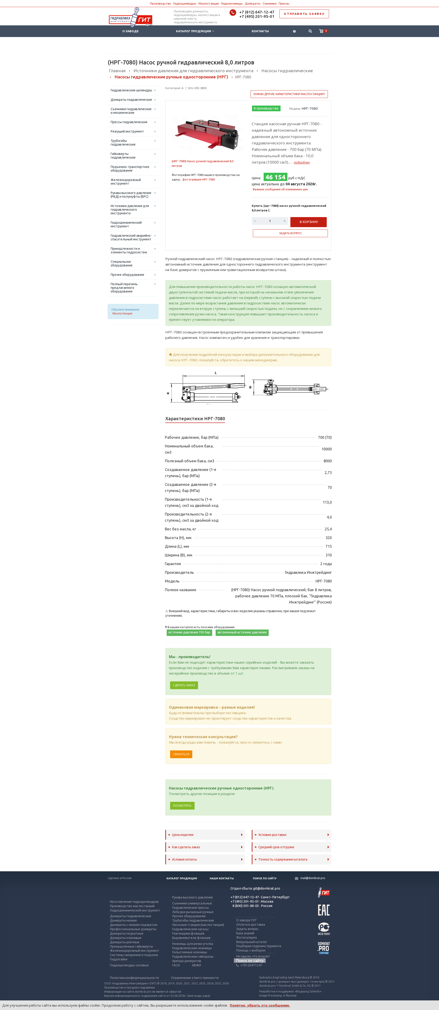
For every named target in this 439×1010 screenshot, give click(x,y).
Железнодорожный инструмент (126, 181)
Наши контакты (222, 878)
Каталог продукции (194, 31)
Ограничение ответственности (195, 978)
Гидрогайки (118, 959)
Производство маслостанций (132, 906)
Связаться (181, 754)
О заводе (130, 31)
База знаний (245, 933)
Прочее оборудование (127, 274)
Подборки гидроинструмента (258, 946)
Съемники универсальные (192, 903)
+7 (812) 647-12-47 (256, 12)
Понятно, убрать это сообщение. (260, 1005)
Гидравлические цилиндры (131, 90)
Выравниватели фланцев (191, 938)
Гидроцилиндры (184, 3)
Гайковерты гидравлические (123, 155)
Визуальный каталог (251, 942)
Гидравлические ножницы (192, 948)
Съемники (269, 3)
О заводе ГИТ (246, 920)
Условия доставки (272, 835)
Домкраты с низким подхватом (133, 925)
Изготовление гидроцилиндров (134, 902)
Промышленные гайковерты (131, 946)
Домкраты (252, 3)
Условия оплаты (184, 859)
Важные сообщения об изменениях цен (280, 189)
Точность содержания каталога (282, 859)
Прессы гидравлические (129, 122)
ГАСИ (176, 965)
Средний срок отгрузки (276, 847)
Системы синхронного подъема (134, 955)
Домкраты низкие (123, 920)
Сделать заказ (184, 685)
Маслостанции (208, 3)
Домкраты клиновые (126, 938)
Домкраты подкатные (126, 933)
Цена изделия (182, 835)
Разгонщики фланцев (188, 933)
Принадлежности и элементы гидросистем (129, 250)
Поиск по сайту (264, 878)
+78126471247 (251, 965)
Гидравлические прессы (190, 907)
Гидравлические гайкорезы (193, 956)
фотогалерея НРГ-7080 (198, 179)
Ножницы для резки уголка (192, 944)
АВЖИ (196, 965)
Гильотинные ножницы (189, 952)
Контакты (260, 31)
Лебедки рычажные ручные (193, 912)
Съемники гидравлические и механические (131, 110)
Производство (160, 3)
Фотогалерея (246, 937)
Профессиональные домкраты (133, 929)
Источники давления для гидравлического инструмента (130, 209)
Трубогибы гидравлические (123, 142)
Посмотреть (182, 806)
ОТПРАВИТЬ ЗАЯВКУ (304, 13)
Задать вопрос (247, 929)
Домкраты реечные (124, 942)
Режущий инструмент (127, 131)
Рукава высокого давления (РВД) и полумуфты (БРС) (131, 194)
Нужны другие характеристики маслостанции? (289, 94)
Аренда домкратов (186, 961)
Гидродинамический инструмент (126, 224)
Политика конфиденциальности (134, 978)
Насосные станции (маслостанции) (198, 925)
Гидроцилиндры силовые (129, 965)
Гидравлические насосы (190, 929)
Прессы (284, 3)
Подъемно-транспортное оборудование (130, 168)
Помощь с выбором (250, 950)
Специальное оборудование (122, 263)
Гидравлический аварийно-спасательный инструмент (131, 237)
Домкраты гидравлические (131, 99)
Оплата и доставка (250, 924)
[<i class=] (294, 31)
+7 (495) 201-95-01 (256, 16)
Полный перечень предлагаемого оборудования (124, 287)
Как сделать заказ (186, 847)
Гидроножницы (232, 3)
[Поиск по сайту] (310, 31)
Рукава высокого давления (192, 897)
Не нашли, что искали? (253, 956)
